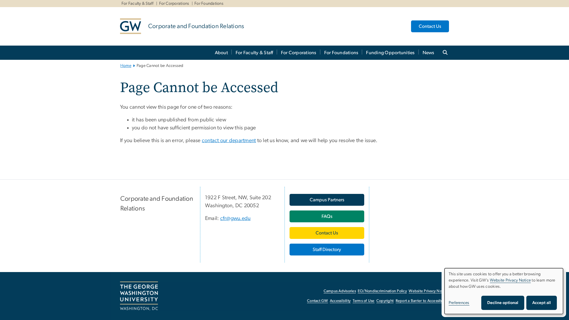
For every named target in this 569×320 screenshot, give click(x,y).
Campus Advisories (340, 291)
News (428, 52)
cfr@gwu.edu (235, 218)
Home (125, 66)
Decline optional (502, 303)
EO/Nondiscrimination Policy (382, 291)
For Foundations (208, 3)
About (221, 52)
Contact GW (317, 301)
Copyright (385, 301)
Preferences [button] (459, 303)
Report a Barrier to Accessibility (422, 301)
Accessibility (340, 301)
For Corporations (174, 3)
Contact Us (430, 26)
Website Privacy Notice (428, 291)
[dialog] (504, 291)
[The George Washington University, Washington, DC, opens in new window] (139, 296)
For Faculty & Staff (138, 3)
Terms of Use (364, 301)
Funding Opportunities (390, 52)
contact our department (229, 140)
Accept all (541, 303)
